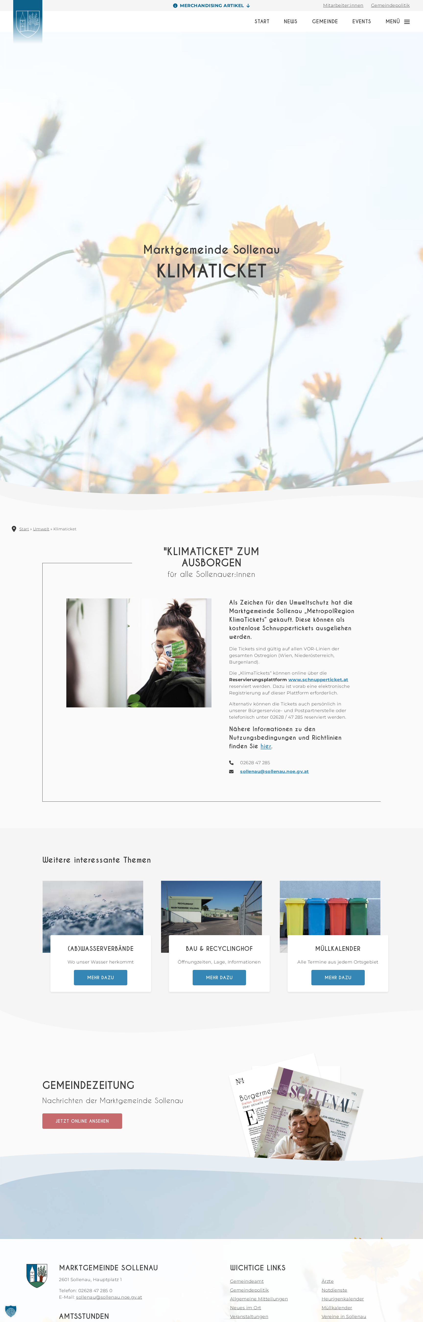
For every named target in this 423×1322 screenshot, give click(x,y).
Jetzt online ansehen (82, 1121)
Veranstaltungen (249, 1316)
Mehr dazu (100, 977)
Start (262, 22)
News (290, 22)
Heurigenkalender (343, 1299)
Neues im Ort (245, 1307)
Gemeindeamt (247, 1281)
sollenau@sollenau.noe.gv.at (274, 771)
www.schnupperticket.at (318, 679)
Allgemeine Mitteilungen (259, 1299)
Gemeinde (325, 22)
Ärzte (328, 1281)
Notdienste (334, 1290)
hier (265, 746)
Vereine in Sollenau (344, 1316)
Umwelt (41, 528)
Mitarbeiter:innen (343, 5)
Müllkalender (337, 1307)
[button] (11, 1311)
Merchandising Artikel (212, 5)
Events (361, 22)
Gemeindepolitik (390, 5)
